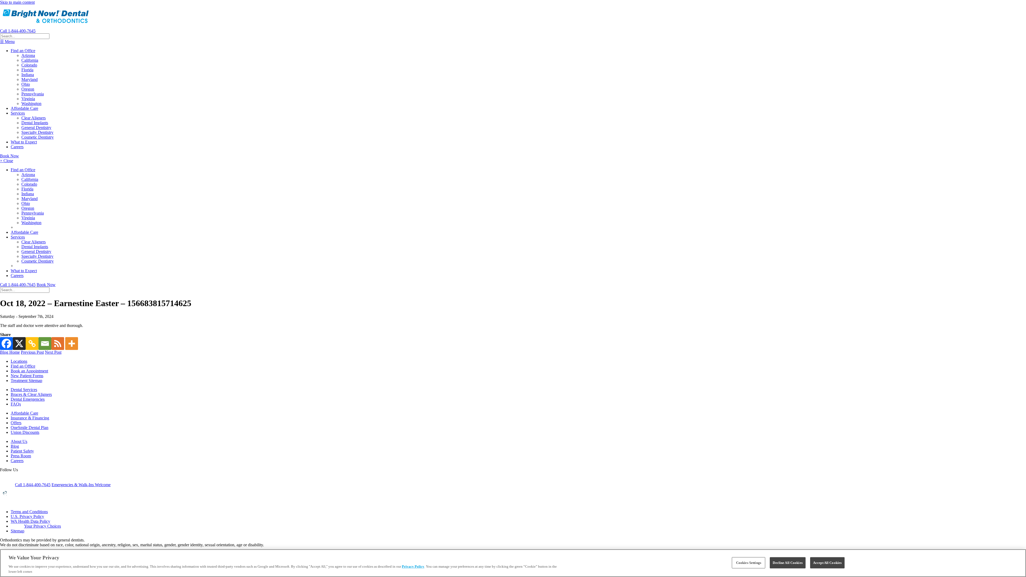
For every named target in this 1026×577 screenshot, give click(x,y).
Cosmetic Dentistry (37, 137)
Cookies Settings (748, 563)
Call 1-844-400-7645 (18, 31)
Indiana (27, 74)
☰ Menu (7, 41)
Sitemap (17, 531)
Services (18, 113)
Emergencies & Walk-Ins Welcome (81, 484)
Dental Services (24, 389)
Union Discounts (25, 432)
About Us (19, 441)
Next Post (53, 352)
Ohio (25, 84)
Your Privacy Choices (42, 526)
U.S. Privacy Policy (27, 516)
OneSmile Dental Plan (29, 427)
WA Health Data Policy (30, 521)
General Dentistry (36, 127)
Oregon (27, 89)
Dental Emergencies (28, 399)
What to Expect (24, 142)
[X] (19, 343)
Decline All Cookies (787, 563)
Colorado (29, 65)
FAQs (16, 404)
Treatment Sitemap (26, 380)
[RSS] (57, 343)
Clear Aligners (33, 118)
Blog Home (10, 352)
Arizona (28, 55)
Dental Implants (34, 122)
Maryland (29, 79)
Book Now (9, 156)
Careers (17, 147)
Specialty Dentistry (37, 132)
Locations (19, 361)
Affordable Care (24, 108)
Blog (15, 446)
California (29, 60)
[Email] (44, 343)
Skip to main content (17, 2)
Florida (27, 70)
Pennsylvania (32, 94)
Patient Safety (22, 451)
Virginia (28, 98)
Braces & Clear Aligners (31, 394)
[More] (71, 343)
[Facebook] (6, 343)
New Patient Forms (27, 375)
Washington (31, 103)
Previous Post (32, 352)
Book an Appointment (29, 371)
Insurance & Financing (30, 418)
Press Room (21, 456)
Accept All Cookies (827, 563)
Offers (16, 422)
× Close (6, 160)
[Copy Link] (32, 343)
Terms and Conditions (29, 511)
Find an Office (23, 50)
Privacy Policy (413, 566)
